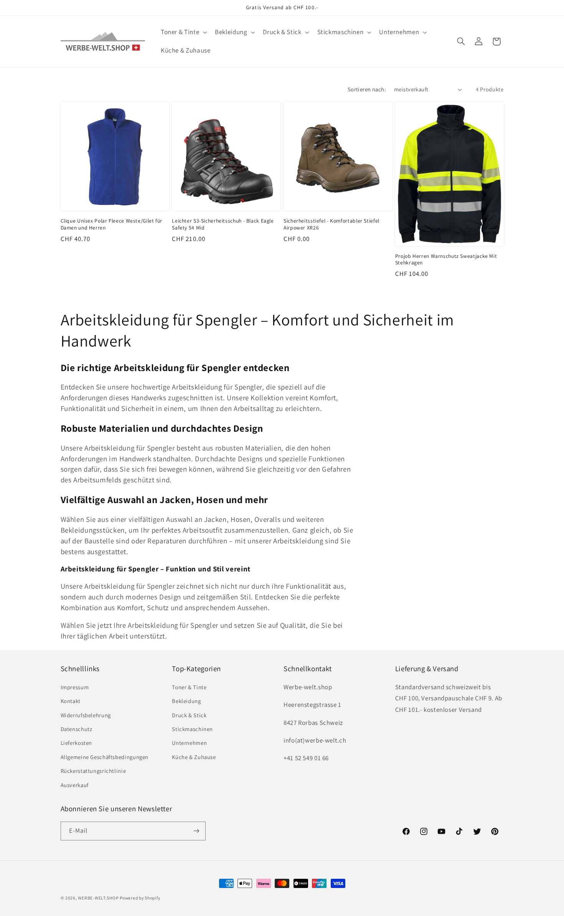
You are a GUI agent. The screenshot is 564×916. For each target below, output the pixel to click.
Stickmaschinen (192, 728)
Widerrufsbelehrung (86, 714)
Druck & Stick (189, 714)
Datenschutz (76, 728)
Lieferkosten (76, 742)
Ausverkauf (75, 784)
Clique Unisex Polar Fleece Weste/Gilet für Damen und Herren (111, 224)
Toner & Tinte (189, 686)
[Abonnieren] (196, 830)
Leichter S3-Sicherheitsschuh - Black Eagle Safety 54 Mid (223, 224)
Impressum (75, 686)
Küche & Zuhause (194, 756)
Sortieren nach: (367, 89)
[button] (183, 32)
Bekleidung (186, 701)
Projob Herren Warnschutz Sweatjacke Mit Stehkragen (446, 259)
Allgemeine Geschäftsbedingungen (105, 756)
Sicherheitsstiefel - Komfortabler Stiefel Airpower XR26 (331, 224)
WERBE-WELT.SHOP (98, 898)
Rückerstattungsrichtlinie (93, 770)
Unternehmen (189, 742)
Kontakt (71, 701)
